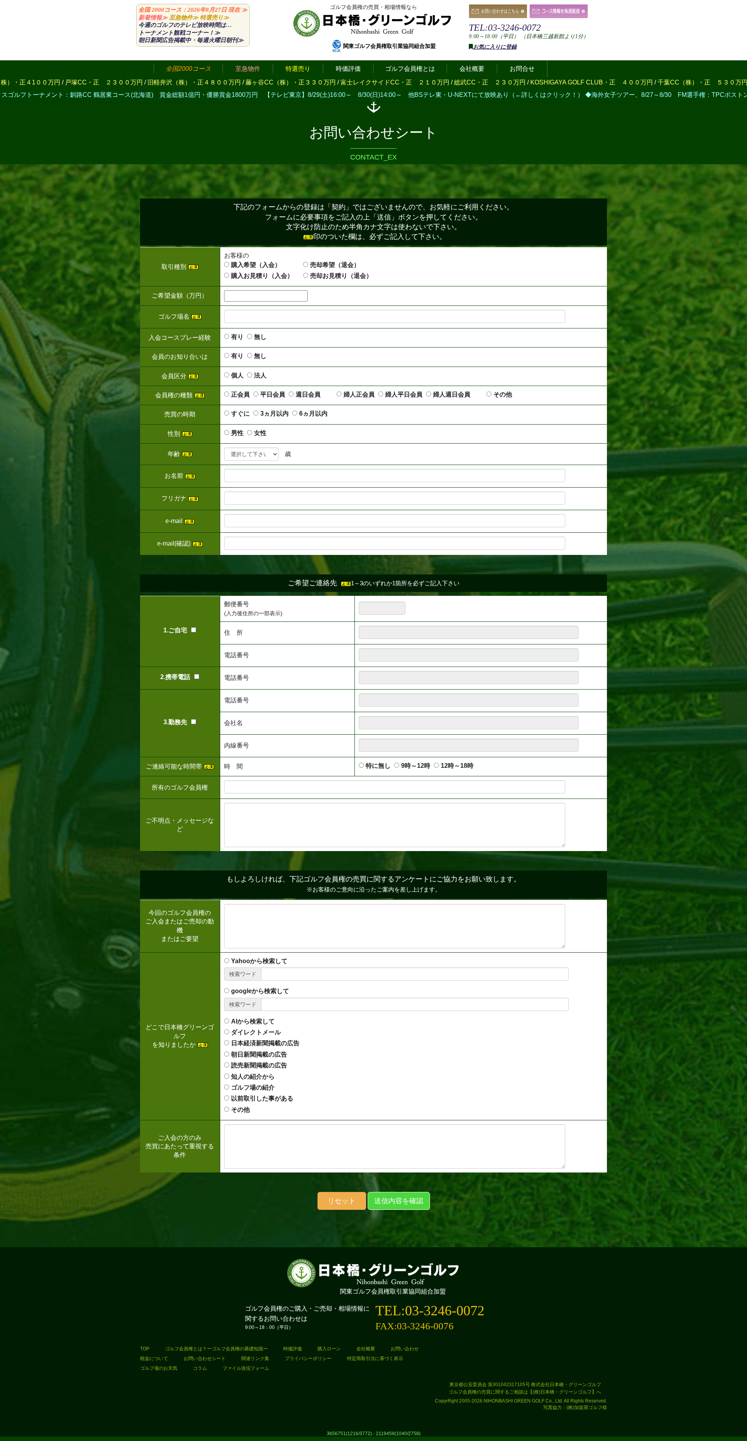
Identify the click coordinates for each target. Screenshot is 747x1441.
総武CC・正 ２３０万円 (361, 82)
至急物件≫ (183, 17)
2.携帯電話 (175, 677)
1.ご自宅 (175, 630)
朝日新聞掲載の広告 (259, 1054)
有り (237, 336)
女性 (260, 433)
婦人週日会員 (458, 394)
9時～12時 (415, 765)
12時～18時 (457, 765)
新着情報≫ (153, 17)
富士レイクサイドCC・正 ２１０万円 (267, 82)
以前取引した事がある (262, 1098)
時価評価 (292, 1348)
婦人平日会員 (404, 394)
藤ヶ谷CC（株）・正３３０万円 (163, 82)
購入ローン (329, 1348)
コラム (200, 1368)
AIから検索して (253, 1021)
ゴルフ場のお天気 (158, 1368)
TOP (144, 1348)
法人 (260, 375)
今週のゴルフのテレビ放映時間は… (185, 25)
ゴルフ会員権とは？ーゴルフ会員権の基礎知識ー (216, 1348)
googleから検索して (260, 991)
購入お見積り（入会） (262, 275)
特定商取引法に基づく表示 (375, 1358)
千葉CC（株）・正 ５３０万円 (575, 82)
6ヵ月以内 (313, 413)
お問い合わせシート (205, 1358)
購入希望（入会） (256, 265)
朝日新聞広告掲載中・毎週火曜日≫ (191, 40)
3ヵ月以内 (274, 413)
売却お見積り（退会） (341, 275)
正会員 (240, 394)
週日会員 (314, 394)
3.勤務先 (175, 722)
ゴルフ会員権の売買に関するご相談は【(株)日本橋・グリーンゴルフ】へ (525, 1392)
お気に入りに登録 (495, 47)
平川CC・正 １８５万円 (660, 82)
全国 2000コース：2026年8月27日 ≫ (193, 10)
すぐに (240, 413)
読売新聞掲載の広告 (259, 1065)
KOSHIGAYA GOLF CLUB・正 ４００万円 (464, 82)
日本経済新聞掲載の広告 (265, 1043)
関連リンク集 (255, 1358)
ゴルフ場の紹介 (253, 1087)
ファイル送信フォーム (246, 1368)
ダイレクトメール (256, 1032)
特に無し (378, 765)
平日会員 (272, 394)
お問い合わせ (405, 1348)
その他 (502, 394)
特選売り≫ (214, 17)
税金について (154, 1358)
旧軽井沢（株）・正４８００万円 (66, 82)
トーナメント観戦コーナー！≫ (179, 33)
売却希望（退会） (335, 265)
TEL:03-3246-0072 (505, 28)
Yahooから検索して (259, 961)
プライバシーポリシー (308, 1358)
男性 (237, 433)
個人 (237, 375)
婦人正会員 (359, 394)
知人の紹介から (253, 1076)
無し (260, 336)
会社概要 (365, 1348)
